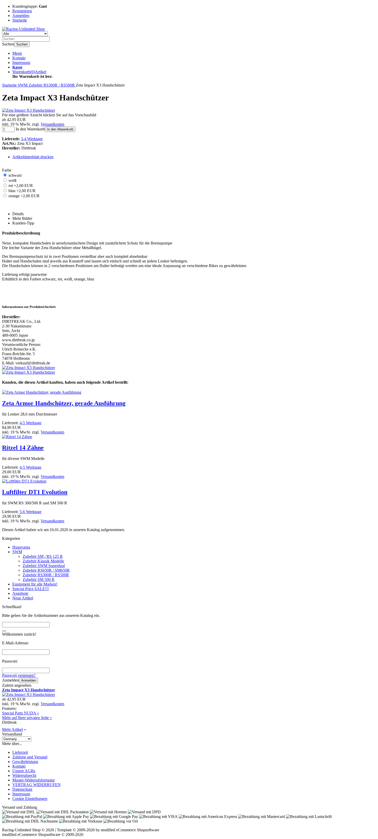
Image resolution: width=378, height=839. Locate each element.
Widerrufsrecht (24, 775)
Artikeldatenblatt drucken (32, 157)
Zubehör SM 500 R (39, 579)
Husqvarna (21, 547)
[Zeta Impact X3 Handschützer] (28, 110)
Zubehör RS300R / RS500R (46, 575)
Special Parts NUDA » (20, 713)
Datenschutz (22, 789)
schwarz (15, 175)
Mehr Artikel (12, 729)
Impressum (21, 62)
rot (20, 185)
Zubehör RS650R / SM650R (46, 570)
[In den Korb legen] (4, 631)
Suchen (22, 44)
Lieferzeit (20, 752)
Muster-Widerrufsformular (33, 780)
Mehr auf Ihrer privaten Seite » (27, 717)
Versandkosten (52, 124)
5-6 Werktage (30, 512)
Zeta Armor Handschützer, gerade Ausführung (63, 403)
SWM (17, 552)
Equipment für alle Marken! (34, 584)
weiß (12, 180)
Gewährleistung (25, 761)
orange (24, 196)
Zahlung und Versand (29, 757)
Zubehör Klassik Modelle (43, 561)
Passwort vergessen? (18, 675)
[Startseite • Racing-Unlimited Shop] (23, 29)
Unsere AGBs (23, 771)
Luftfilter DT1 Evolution (34, 492)
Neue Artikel (22, 598)
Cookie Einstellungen (29, 798)
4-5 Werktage (30, 423)
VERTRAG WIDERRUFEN (36, 785)
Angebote (20, 593)
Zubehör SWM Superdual (44, 565)
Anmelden (28, 680)
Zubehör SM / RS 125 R (43, 556)
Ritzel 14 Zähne (23, 447)
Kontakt (18, 58)
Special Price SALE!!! (30, 589)
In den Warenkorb (60, 129)
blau (21, 190)
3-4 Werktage (32, 139)
